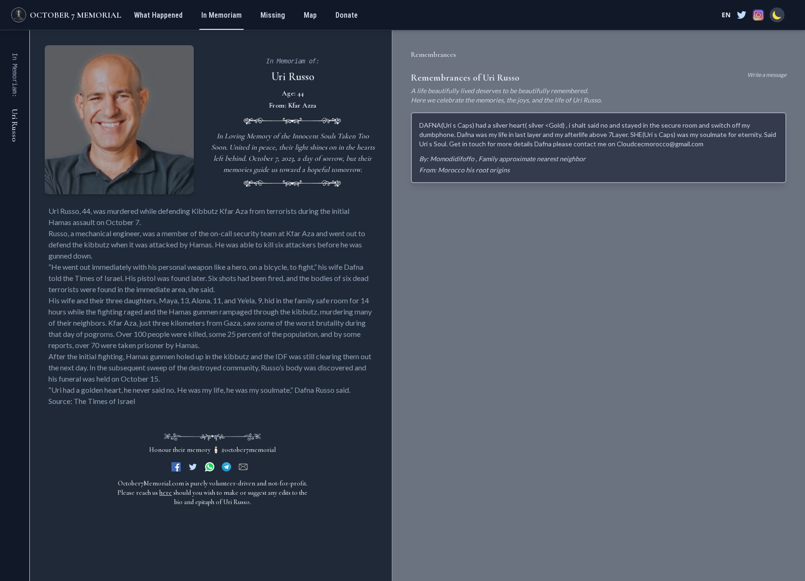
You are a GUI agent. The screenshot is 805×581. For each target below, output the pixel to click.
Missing (272, 15)
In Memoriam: (15, 75)
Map (310, 15)
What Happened (158, 15)
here (165, 493)
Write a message (766, 74)
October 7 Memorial (75, 15)
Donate (346, 15)
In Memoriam (221, 15)
